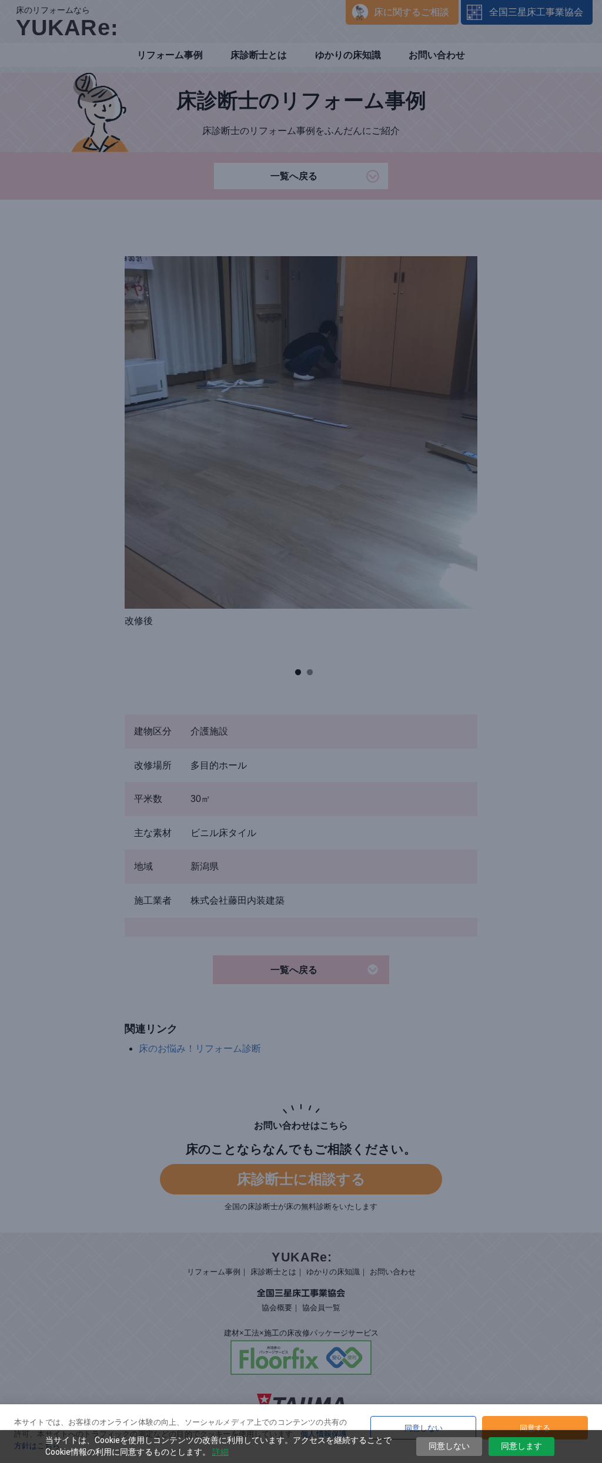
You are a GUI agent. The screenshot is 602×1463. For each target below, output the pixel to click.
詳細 (220, 1452)
